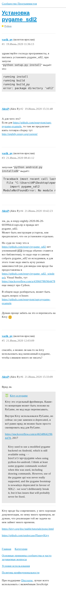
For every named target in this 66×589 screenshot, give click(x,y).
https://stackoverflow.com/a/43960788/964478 (28, 281)
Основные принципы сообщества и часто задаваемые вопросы (27, 557)
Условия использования (16, 565)
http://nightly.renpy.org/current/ (20, 134)
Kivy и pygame (19, 395)
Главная (6, 548)
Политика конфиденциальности (20, 572)
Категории (21, 548)
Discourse (27, 580)
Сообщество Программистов (19, 3)
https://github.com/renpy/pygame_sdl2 (24, 246)
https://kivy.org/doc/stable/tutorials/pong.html (28, 528)
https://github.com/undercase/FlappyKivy (25, 535)
